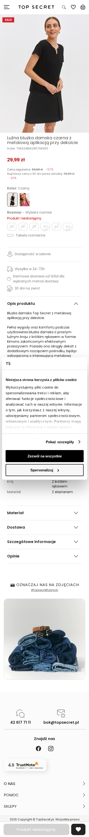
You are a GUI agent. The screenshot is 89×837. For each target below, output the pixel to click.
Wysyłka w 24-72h (30, 269)
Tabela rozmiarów (30, 235)
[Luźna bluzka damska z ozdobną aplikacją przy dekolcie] (24, 199)
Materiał (15, 513)
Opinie (13, 556)
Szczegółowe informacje (31, 541)
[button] (44, 783)
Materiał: (14, 492)
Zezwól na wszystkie (45, 456)
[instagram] (50, 749)
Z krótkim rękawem (59, 484)
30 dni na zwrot (27, 288)
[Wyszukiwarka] (64, 7)
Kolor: (18, 188)
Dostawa (16, 527)
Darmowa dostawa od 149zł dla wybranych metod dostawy (38, 279)
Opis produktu (21, 303)
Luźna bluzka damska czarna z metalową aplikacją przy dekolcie (42, 140)
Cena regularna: (30, 169)
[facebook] (38, 749)
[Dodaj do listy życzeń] (78, 829)
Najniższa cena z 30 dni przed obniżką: (40, 176)
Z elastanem (62, 492)
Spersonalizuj (41, 470)
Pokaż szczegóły (60, 442)
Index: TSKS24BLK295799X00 (27, 148)
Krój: (10, 481)
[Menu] (8, 7)
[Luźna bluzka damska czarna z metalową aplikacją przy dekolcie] (44, 73)
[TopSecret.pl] (36, 7)
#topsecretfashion (44, 590)
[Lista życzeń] (73, 7)
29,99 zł (16, 159)
